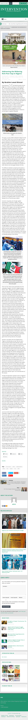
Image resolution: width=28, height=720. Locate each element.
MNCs (20, 77)
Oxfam (3, 78)
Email (25, 79)
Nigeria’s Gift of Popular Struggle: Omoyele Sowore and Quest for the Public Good (16, 628)
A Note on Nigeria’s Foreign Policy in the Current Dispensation (16, 640)
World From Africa (11, 716)
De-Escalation (18, 715)
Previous (11, 480)
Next (18, 487)
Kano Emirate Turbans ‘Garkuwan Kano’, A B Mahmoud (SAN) (12, 571)
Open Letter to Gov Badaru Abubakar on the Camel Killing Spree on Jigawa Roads (16, 483)
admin (7, 75)
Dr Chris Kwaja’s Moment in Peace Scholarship (12, 489)
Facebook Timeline (7, 685)
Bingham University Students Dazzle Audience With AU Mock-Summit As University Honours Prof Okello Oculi (14, 551)
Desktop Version (10, 718)
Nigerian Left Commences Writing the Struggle (13, 530)
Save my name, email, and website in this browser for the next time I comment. (13, 602)
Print (21, 79)
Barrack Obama (15, 77)
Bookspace (11, 715)
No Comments (4, 79)
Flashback (3, 716)
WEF (8, 78)
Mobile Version (18, 718)
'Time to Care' (6, 77)
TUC (6, 78)
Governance (23, 716)
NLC (22, 77)
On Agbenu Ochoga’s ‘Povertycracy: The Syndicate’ (17, 622)
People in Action (4, 715)
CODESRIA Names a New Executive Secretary (16, 646)
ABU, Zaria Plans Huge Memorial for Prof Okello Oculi (12, 23)
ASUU (11, 77)
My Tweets (4, 657)
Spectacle (21, 75)
